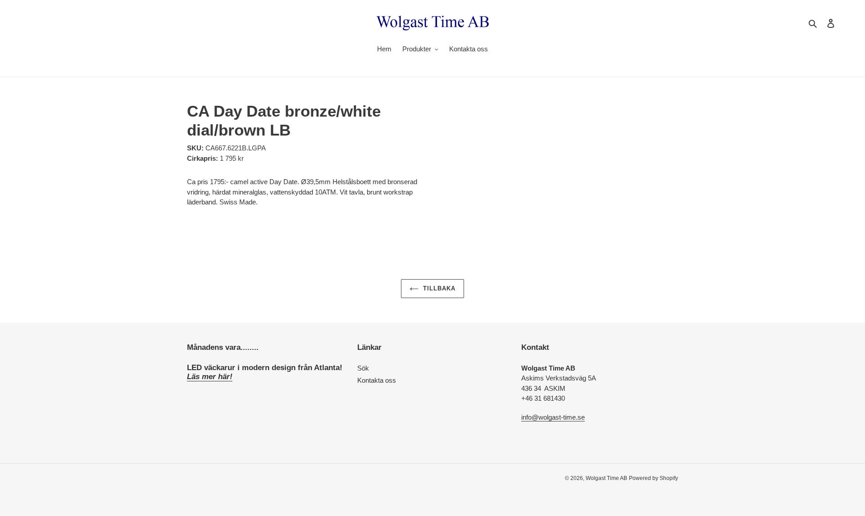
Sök (363, 368)
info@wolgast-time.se (553, 417)
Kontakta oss (376, 380)
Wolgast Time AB (606, 478)
